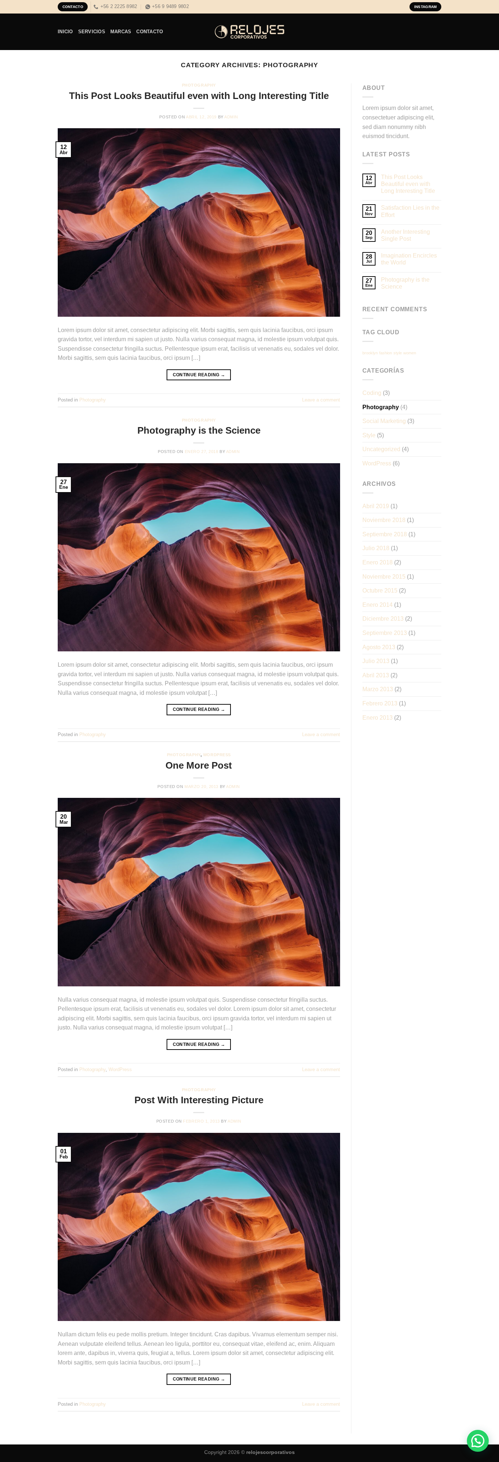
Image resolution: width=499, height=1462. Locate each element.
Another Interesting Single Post (405, 235)
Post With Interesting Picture (198, 1100)
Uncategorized (381, 449)
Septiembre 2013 (384, 633)
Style (369, 435)
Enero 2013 (377, 718)
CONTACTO (149, 31)
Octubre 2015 (379, 590)
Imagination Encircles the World (409, 259)
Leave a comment (321, 400)
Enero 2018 (377, 562)
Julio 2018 (375, 548)
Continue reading (199, 374)
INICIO (65, 31)
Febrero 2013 (379, 703)
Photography (199, 85)
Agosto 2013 (378, 647)
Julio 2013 (375, 661)
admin (231, 117)
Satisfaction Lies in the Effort (410, 211)
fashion (385, 353)
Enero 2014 (377, 605)
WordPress (217, 755)
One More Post (198, 765)
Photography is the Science (198, 430)
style (397, 353)
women (409, 353)
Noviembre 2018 (383, 520)
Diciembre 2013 (383, 619)
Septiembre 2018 (384, 534)
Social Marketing (384, 421)
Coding (371, 393)
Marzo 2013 (377, 689)
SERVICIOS (91, 31)
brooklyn (370, 353)
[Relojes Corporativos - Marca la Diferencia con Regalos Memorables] (249, 32)
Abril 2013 (375, 675)
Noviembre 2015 (383, 577)
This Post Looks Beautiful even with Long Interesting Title (199, 96)
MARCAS (121, 31)
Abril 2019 (375, 506)
